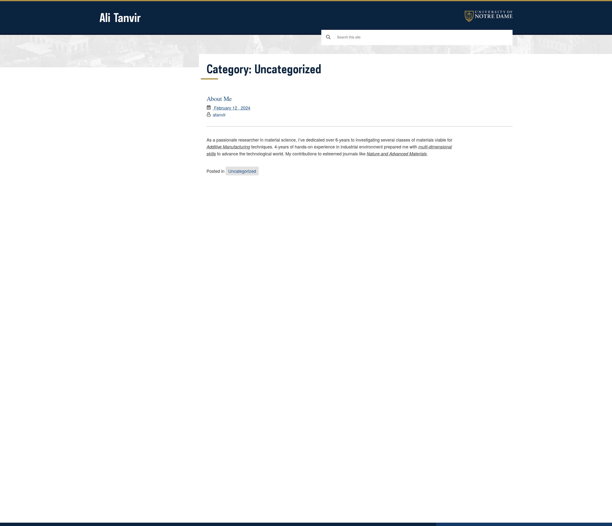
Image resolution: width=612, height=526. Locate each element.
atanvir (219, 114)
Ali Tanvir (120, 17)
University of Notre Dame (489, 16)
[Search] (328, 37)
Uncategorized (242, 171)
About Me (219, 98)
